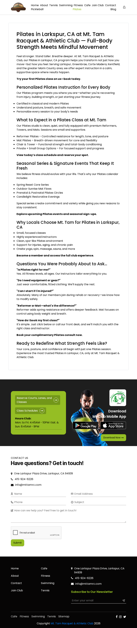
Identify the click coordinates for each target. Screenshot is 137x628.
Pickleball (37, 9)
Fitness (78, 5)
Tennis (53, 5)
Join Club (98, 5)
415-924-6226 (24, 479)
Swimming (66, 5)
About (44, 5)
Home (35, 5)
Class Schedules (27, 411)
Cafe (87, 5)
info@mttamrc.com (28, 485)
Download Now (111, 437)
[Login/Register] (124, 7)
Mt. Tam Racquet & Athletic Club (72, 623)
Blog (113, 9)
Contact (110, 5)
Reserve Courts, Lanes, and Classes (34, 400)
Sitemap (63, 616)
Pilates (77, 9)
